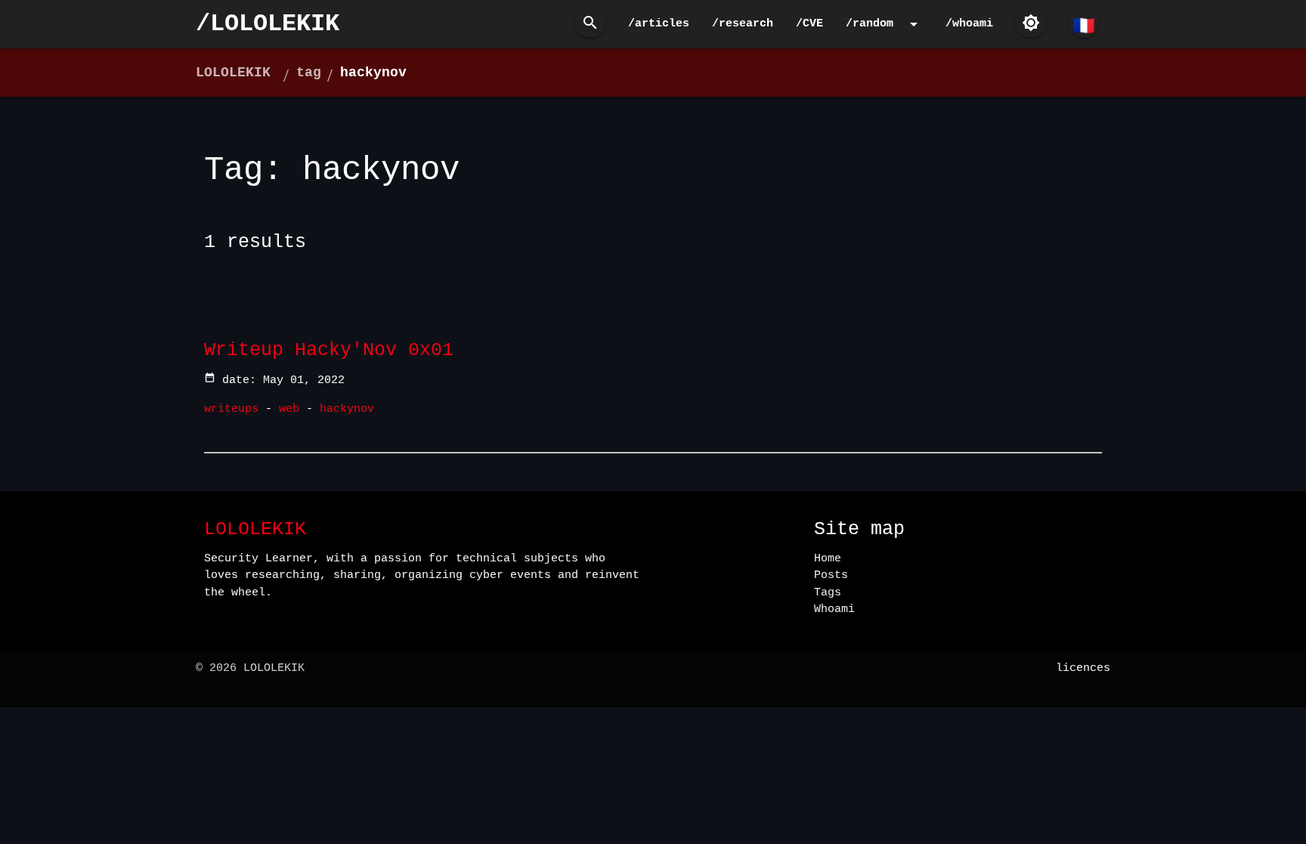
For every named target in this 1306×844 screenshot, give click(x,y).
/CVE (809, 23)
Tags (827, 592)
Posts (831, 575)
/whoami (969, 23)
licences (1083, 668)
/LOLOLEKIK (267, 24)
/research (742, 23)
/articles (658, 23)
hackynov (373, 72)
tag (308, 72)
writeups (231, 409)
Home (827, 558)
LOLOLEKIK (233, 72)
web (289, 409)
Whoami (834, 609)
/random (884, 24)
